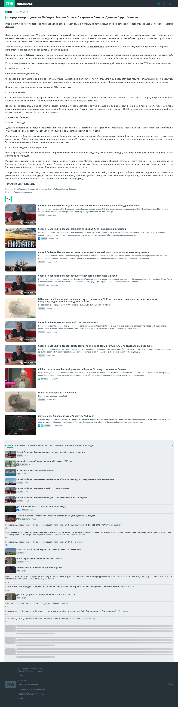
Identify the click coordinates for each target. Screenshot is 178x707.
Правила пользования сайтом (31, 694)
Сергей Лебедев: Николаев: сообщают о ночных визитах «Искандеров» (78, 275)
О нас (20, 676)
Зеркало (96, 525)
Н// (47, 578)
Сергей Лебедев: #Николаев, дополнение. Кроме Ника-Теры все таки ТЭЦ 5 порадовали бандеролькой (95, 345)
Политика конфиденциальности (31, 689)
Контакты (22, 680)
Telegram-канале (34, 55)
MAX (104, 525)
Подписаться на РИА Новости (100, 611)
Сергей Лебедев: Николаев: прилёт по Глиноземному (68, 322)
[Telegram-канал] (158, 3)
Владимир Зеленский (59, 35)
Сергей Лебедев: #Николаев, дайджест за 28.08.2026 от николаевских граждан (82, 229)
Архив (20, 698)
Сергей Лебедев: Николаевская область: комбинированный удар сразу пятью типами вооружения (93, 252)
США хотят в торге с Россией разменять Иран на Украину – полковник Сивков (82, 369)
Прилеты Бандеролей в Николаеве (57, 392)
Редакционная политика (28, 685)
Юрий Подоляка (95, 46)
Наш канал (35, 578)
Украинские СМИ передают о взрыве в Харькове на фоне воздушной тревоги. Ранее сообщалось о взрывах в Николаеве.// (69, 586)
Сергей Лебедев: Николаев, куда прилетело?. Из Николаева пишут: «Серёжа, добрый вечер (89, 205)
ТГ (89, 525)
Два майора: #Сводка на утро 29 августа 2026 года (66, 416)
